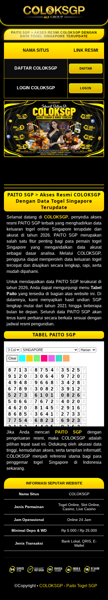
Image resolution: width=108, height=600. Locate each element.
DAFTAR (85, 68)
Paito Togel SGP (81, 585)
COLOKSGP (56, 217)
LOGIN (85, 88)
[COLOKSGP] (54, 20)
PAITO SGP (68, 432)
